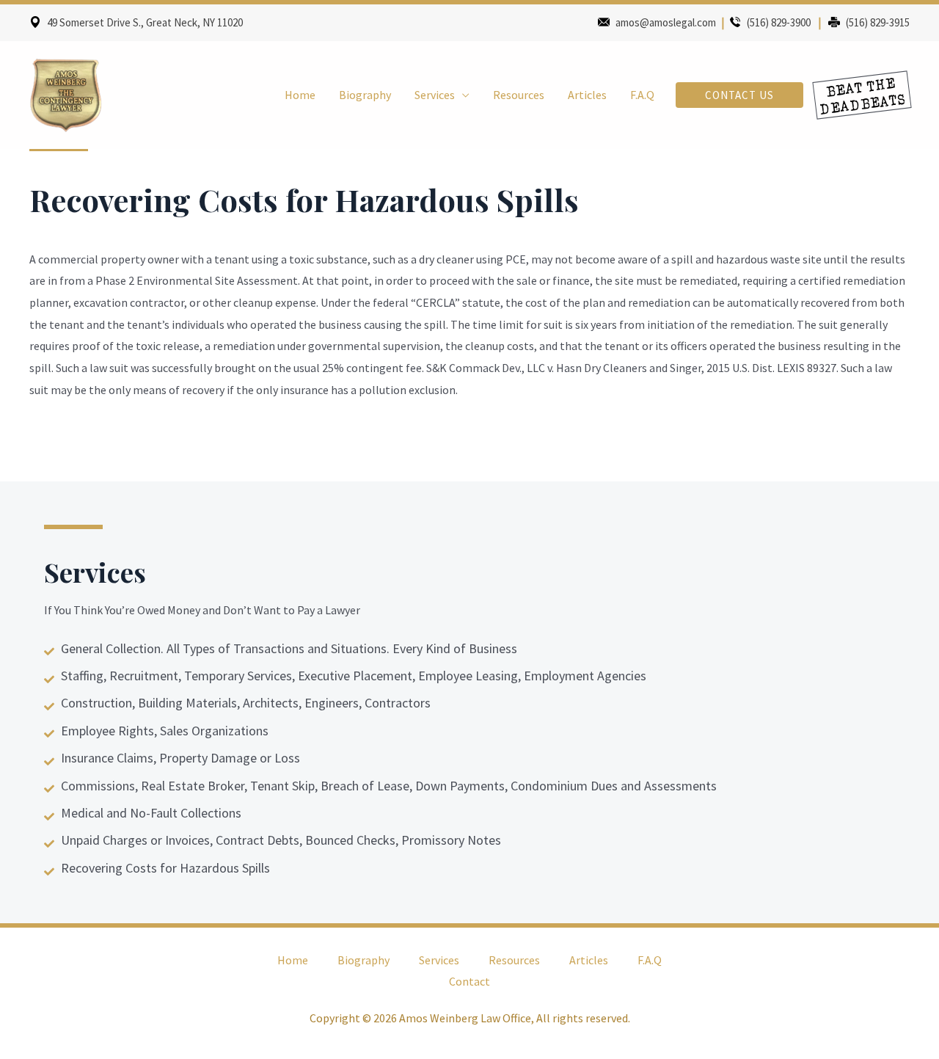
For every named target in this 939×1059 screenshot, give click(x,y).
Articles (587, 94)
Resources (518, 94)
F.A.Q (642, 94)
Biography (365, 94)
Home (300, 94)
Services (434, 94)
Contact (469, 981)
